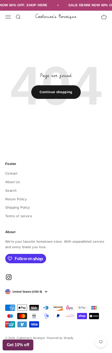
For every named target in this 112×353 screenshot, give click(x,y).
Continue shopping (56, 92)
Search (10, 190)
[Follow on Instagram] (8, 277)
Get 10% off (18, 345)
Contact (11, 173)
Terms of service (18, 216)
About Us (12, 182)
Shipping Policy (17, 207)
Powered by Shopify (60, 337)
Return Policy (16, 199)
